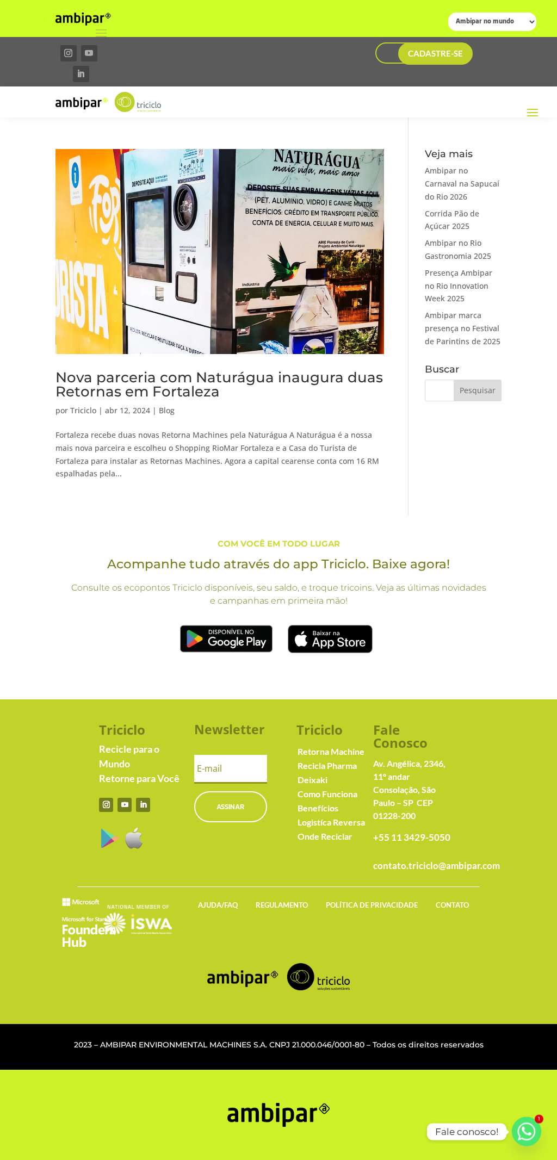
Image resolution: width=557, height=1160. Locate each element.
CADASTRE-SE (435, 53)
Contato (452, 905)
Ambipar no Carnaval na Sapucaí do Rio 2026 (462, 183)
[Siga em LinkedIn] (81, 74)
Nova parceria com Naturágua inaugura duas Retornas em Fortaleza (219, 384)
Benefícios (318, 808)
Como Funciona (327, 794)
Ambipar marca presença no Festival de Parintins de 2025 (462, 328)
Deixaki (312, 779)
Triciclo (83, 410)
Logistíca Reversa (331, 822)
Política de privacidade (372, 905)
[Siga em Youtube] (89, 53)
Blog (167, 410)
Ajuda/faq (218, 905)
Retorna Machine (331, 751)
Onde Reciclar (325, 836)
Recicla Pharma (327, 765)
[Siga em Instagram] (68, 53)
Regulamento (282, 905)
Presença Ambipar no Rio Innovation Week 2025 (458, 286)
